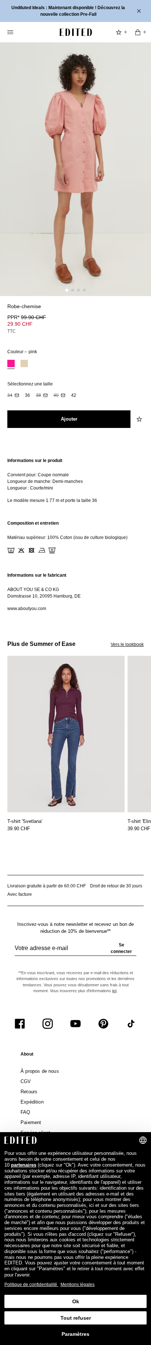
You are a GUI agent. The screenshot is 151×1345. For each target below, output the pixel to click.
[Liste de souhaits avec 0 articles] (119, 32)
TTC (11, 331)
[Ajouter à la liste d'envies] (140, 311)
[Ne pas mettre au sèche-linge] (31, 550)
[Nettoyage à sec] (52, 550)
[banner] (75, 11)
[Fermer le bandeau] (139, 11)
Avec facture (19, 894)
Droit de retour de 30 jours (116, 885)
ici (114, 991)
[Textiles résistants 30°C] (11, 550)
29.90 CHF (20, 323)
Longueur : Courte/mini (30, 488)
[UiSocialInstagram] (48, 1024)
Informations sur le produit (34, 460)
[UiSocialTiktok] (131, 1024)
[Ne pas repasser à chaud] (41, 550)
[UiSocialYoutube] (75, 1024)
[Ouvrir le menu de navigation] (11, 32)
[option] (11, 364)
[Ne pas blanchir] (21, 550)
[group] (75, 951)
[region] (75, 480)
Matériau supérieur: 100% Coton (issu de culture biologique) (67, 537)
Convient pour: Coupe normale (38, 474)
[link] (27, 1055)
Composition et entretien (33, 523)
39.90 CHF (18, 828)
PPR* (26, 317)
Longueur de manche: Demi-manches (45, 481)
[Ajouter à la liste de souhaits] (140, 419)
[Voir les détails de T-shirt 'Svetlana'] (66, 734)
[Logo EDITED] (76, 32)
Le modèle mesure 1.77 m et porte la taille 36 (52, 500)
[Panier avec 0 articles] (138, 32)
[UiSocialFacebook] (20, 1024)
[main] (75, 534)
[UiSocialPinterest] (103, 1024)
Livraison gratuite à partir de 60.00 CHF (46, 885)
